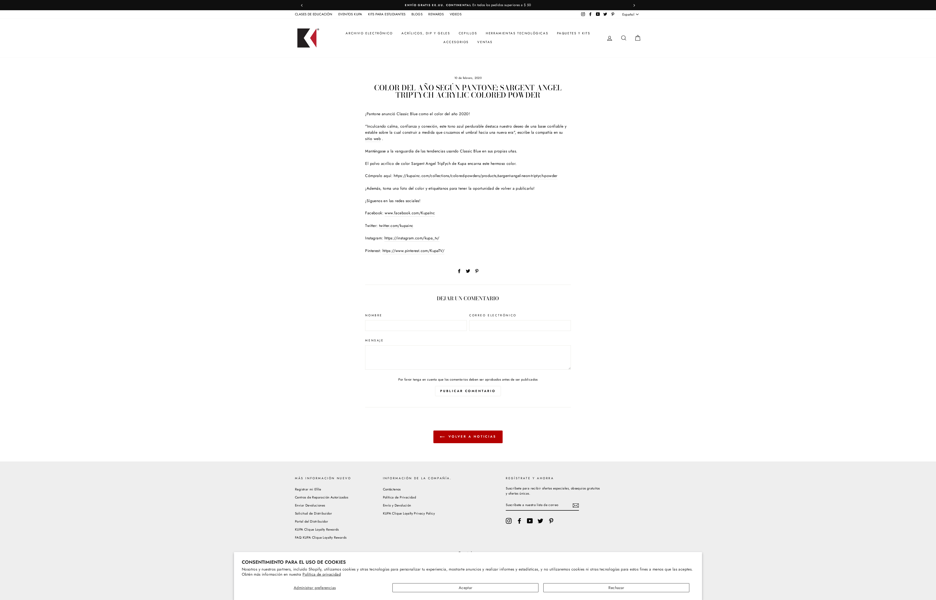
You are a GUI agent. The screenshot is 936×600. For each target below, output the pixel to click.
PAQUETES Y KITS (573, 33)
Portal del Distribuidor (311, 521)
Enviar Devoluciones (310, 505)
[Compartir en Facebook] (459, 271)
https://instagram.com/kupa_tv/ (411, 238)
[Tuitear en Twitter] (468, 271)
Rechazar (616, 588)
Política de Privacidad (399, 497)
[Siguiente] (634, 5)
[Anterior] (301, 5)
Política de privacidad (321, 574)
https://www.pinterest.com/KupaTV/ (413, 250)
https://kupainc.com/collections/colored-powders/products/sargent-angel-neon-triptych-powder (475, 175)
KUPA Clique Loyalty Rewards (317, 529)
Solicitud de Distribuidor (313, 513)
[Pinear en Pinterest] (477, 271)
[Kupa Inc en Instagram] (509, 521)
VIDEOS (455, 14)
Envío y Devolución (397, 505)
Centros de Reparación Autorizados (321, 497)
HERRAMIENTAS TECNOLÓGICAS (517, 33)
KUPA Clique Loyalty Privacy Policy (409, 513)
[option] (474, 5)
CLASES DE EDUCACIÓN (313, 14)
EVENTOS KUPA (350, 14)
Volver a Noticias (471, 436)
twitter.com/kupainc (396, 225)
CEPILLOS (468, 33)
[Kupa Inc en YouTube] (530, 521)
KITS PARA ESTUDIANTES (386, 14)
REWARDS (436, 14)
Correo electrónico (493, 315)
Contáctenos (392, 489)
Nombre (373, 315)
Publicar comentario (468, 391)
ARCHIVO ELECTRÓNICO (369, 33)
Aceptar (465, 588)
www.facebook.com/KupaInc (410, 213)
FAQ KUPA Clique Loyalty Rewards (320, 537)
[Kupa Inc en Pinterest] (551, 521)
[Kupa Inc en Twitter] (540, 521)
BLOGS (416, 14)
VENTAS (485, 42)
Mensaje (374, 340)
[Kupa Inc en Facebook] (519, 521)
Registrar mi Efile (308, 489)
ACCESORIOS (456, 42)
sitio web (373, 138)
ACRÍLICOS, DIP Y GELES (425, 33)
